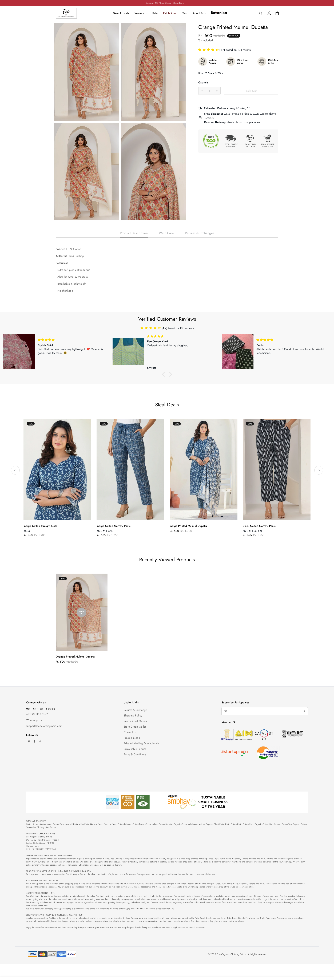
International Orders (135, 721)
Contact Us (130, 732)
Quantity (203, 82)
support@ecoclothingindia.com (44, 726)
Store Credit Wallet (135, 727)
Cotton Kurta (58, 824)
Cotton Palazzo (124, 824)
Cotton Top (287, 824)
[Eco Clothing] (66, 13)
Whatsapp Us (34, 720)
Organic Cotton (300, 824)
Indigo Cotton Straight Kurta (40, 526)
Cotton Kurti (236, 824)
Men (184, 13)
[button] (208, 50)
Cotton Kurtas (32, 824)
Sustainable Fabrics (135, 749)
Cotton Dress (138, 824)
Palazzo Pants (110, 824)
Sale (155, 13)
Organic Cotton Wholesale (185, 824)
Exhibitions (169, 13)
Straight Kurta (45, 824)
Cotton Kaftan (151, 824)
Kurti (227, 824)
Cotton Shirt (248, 824)
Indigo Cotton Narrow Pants (113, 526)
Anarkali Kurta (71, 824)
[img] (74, 336)
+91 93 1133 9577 (37, 714)
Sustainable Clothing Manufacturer (41, 827)
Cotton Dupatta (165, 824)
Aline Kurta (84, 824)
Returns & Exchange (135, 710)
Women (139, 13)
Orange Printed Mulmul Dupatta (75, 657)
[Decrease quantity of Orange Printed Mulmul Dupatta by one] (202, 91)
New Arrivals (121, 13)
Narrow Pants (96, 824)
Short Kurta (219, 824)
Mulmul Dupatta (206, 824)
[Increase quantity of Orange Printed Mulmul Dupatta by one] (216, 91)
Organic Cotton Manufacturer (267, 824)
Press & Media (132, 738)
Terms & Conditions (135, 754)
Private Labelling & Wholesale (141, 743)
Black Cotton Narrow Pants (259, 526)
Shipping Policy (133, 715)
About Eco (199, 13)
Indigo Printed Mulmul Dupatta (188, 526)
